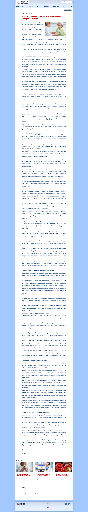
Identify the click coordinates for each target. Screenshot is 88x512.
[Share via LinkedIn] (28, 449)
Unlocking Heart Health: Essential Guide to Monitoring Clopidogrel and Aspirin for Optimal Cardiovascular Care (24, 475)
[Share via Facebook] (22, 449)
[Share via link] (31, 449)
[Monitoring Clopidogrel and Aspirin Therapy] (24, 467)
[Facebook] (66, 504)
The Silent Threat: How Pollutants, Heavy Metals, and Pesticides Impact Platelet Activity (63, 475)
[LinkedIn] (69, 504)
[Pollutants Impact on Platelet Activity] (63, 467)
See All (71, 460)
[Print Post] (34, 449)
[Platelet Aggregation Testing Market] (44, 467)
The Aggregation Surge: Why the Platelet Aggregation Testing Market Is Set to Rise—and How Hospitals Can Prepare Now (44, 475)
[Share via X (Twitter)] (25, 449)
